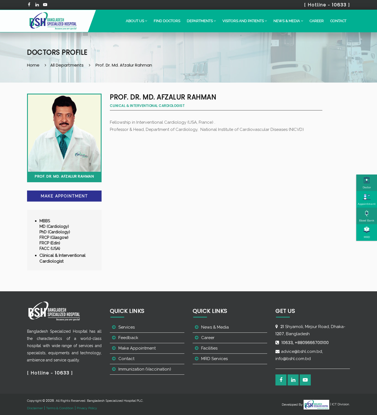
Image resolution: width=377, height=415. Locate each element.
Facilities (209, 348)
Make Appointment (64, 196)
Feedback (128, 337)
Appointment (367, 203)
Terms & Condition (59, 408)
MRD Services (214, 358)
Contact (338, 21)
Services (126, 327)
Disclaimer (35, 408)
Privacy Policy (87, 408)
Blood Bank (366, 220)
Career (317, 21)
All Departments (67, 65)
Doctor (367, 187)
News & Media (215, 327)
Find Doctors (167, 21)
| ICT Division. (339, 404)
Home (33, 65)
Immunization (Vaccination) (144, 369)
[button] (136, 21)
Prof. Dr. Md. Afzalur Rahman (123, 65)
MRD (367, 237)
